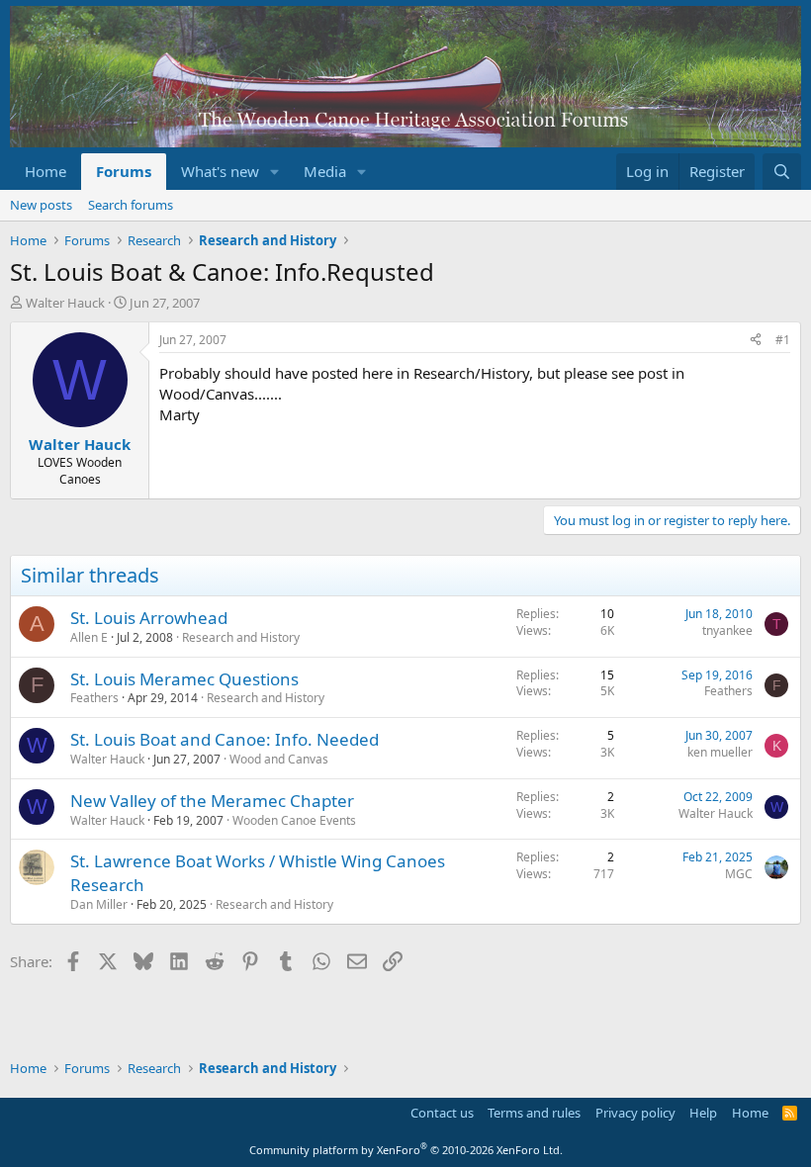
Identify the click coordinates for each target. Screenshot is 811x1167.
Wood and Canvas (278, 759)
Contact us (442, 1113)
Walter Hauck (65, 303)
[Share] (755, 340)
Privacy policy (635, 1113)
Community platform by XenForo (406, 1149)
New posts (41, 205)
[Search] (782, 171)
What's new (220, 171)
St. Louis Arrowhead (148, 617)
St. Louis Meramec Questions (184, 679)
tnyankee (727, 630)
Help (703, 1113)
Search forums (130, 205)
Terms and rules (534, 1113)
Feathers (94, 697)
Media (325, 171)
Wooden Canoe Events (294, 820)
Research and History (241, 637)
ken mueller (720, 752)
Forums (123, 171)
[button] (275, 171)
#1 (782, 339)
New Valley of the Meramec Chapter (212, 800)
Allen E (89, 637)
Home (45, 171)
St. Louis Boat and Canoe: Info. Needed (224, 739)
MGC (739, 873)
